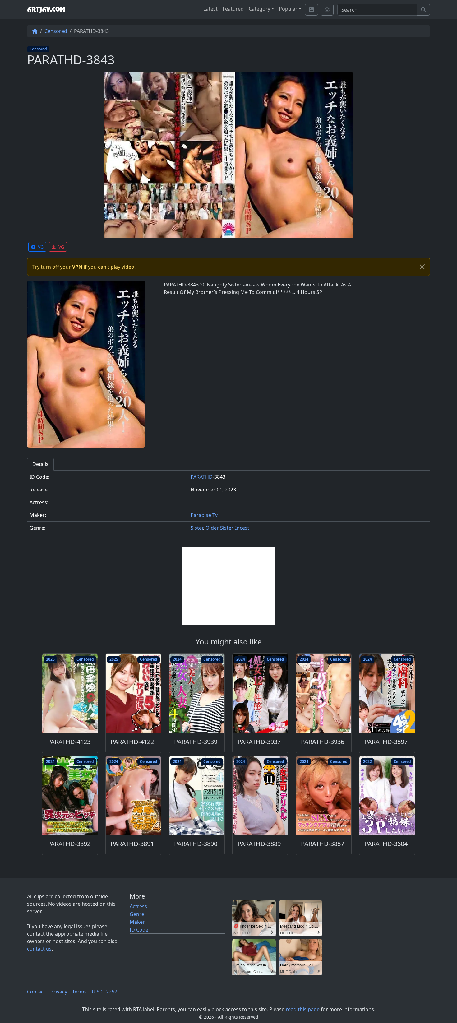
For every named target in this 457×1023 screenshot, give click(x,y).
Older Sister (219, 527)
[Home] (35, 31)
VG (41, 247)
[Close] (422, 267)
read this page (303, 1009)
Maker (137, 921)
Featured (233, 8)
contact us (39, 948)
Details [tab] (40, 464)
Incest (242, 527)
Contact (36, 991)
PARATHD (202, 476)
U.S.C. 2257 (104, 991)
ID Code (139, 929)
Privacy (58, 991)
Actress (138, 906)
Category (259, 8)
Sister (197, 527)
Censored (55, 31)
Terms (79, 991)
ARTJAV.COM (46, 9)
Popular (288, 8)
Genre (137, 914)
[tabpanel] (228, 505)
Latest (210, 8)
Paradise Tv (204, 515)
